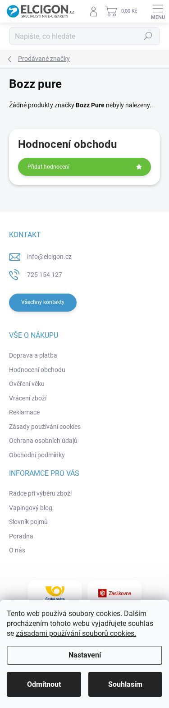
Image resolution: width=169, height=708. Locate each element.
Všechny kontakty (42, 302)
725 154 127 (44, 274)
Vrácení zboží (27, 398)
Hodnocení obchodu (37, 369)
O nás (17, 550)
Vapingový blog (30, 507)
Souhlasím (125, 684)
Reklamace (24, 412)
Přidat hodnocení (48, 167)
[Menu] (157, 11)
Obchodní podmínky (37, 455)
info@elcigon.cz (49, 256)
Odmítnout (44, 684)
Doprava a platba (33, 355)
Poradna (21, 536)
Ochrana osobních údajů (43, 440)
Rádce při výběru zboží (40, 493)
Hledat (148, 36)
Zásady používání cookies (45, 426)
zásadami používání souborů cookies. (76, 633)
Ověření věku (27, 383)
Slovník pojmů (28, 521)
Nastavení (85, 655)
